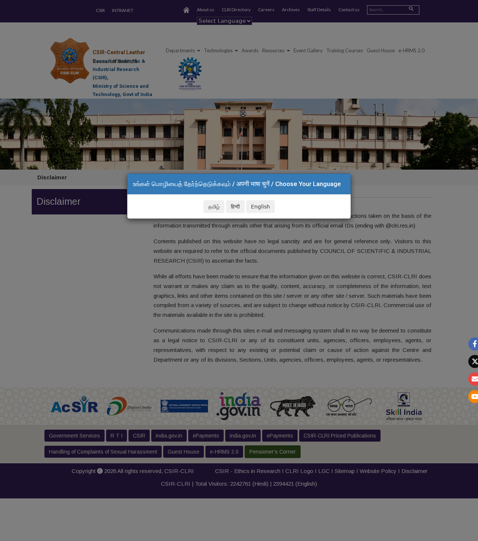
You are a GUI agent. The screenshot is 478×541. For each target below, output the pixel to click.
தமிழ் (214, 207)
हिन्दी (235, 207)
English (260, 207)
